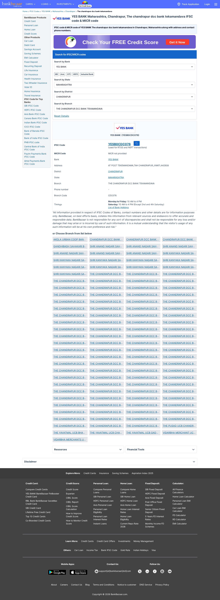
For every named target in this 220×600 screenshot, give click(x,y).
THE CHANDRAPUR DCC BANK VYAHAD (106, 418)
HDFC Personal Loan (103, 501)
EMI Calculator (31, 57)
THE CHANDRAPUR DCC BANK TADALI (70, 405)
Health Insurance (32, 78)
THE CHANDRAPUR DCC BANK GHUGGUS (179, 315)
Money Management (143, 541)
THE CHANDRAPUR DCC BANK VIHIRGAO (142, 411)
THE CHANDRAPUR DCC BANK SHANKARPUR (106, 398)
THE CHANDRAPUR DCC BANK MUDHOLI (70, 363)
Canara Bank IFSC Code (36, 118)
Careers (64, 584)
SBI (56, 74)
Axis (62, 74)
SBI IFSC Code (31, 105)
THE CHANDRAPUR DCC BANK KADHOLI (142, 329)
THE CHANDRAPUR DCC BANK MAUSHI (70, 356)
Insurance (104, 473)
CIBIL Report (72, 502)
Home (25, 11)
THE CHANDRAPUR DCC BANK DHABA (106, 308)
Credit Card (30, 21)
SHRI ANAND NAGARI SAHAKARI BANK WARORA (142, 253)
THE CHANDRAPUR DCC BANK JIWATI (106, 329)
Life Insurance (31, 70)
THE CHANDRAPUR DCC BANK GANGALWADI (106, 315)
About (54, 584)
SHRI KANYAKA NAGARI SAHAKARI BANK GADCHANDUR (179, 260)
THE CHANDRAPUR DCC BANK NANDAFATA (70, 370)
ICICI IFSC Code (32, 126)
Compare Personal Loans (102, 491)
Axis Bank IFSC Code (34, 114)
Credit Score (30, 33)
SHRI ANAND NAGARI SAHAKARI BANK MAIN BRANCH (106, 253)
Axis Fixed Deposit (154, 497)
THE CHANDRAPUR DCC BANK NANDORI (142, 370)
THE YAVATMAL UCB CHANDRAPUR (106, 432)
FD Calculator (179, 515)
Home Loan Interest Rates (129, 510)
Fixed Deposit (31, 62)
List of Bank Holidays (118, 207)
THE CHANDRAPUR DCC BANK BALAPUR (179, 280)
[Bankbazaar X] (140, 571)
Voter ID (28, 87)
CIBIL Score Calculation (72, 507)
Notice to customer (126, 584)
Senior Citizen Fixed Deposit (155, 510)
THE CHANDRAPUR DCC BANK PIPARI (179, 384)
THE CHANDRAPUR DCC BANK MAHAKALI (70, 349)
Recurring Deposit (33, 66)
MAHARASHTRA (116, 177)
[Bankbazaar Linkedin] (147, 571)
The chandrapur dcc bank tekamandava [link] (94, 11)
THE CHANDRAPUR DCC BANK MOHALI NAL (142, 356)
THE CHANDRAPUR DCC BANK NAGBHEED (179, 363)
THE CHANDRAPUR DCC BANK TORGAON (70, 411)
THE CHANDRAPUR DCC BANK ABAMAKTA (106, 273)
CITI (68, 74)
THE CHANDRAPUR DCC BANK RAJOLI (106, 391)
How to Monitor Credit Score (76, 522)
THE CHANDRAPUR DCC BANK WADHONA (179, 418)
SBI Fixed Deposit (154, 489)
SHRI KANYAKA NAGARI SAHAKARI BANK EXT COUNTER (142, 260)
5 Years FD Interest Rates (154, 518)
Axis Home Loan (128, 505)
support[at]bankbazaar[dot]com (115, 571)
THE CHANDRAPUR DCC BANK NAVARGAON (179, 370)
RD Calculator (179, 519)
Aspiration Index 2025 (142, 473)
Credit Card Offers (106, 541)
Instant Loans (100, 523)
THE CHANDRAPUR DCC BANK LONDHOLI (142, 342)
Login (207, 4)
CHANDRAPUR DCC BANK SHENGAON (142, 239)
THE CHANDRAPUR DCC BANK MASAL (179, 349)
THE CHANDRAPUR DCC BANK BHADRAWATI (106, 287)
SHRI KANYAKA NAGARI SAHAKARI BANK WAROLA (70, 273)
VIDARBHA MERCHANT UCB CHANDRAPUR (179, 432)
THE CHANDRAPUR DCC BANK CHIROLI (70, 301)
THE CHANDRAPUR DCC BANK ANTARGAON (179, 273)
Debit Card (29, 45)
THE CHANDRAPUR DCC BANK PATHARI (106, 384)
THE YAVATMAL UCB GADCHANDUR (142, 432)
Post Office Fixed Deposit (153, 503)
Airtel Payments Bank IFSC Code (34, 162)
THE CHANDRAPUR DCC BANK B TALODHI (106, 280)
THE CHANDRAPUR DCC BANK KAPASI (179, 329)
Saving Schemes (32, 53)
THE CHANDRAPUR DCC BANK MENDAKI (106, 356)
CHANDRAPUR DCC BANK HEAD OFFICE (106, 239)
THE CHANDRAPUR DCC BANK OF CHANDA (142, 377)
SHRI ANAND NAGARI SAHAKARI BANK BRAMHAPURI (106, 246)
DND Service (145, 584)
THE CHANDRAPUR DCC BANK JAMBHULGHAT (70, 329)
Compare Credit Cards (37, 489)
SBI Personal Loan (102, 496)
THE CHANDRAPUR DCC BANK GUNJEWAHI (142, 322)
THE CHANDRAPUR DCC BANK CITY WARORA (70, 308)
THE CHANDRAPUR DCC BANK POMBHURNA (70, 391)
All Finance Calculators (178, 491)
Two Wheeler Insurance (35, 83)
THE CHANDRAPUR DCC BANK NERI (106, 377)
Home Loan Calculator (183, 496)
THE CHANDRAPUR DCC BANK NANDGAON (106, 370)
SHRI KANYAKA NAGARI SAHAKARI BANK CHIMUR (70, 260)
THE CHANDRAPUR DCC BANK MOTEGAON (179, 356)
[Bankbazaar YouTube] (170, 571)
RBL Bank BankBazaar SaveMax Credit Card (41, 502)
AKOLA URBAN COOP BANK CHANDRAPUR (70, 239)
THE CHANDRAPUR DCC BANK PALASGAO (70, 384)
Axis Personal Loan (102, 505)
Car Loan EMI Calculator (179, 509)
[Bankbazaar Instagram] (162, 571)
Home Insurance (32, 91)
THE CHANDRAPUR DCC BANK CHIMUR (179, 294)
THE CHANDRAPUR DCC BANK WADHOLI (142, 418)
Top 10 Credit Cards (35, 516)
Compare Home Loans (128, 491)
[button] (137, 143)
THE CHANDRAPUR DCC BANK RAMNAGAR (179, 391)
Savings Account (32, 49)
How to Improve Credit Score (74, 515)
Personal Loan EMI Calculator (182, 502)
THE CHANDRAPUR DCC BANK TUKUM (106, 411)
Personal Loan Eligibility (100, 510)
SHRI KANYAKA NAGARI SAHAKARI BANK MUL (142, 267)
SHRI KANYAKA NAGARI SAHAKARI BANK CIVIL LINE (106, 260)
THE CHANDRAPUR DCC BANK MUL (106, 363)
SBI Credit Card (33, 508)
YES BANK (46, 11)
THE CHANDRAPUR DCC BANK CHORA (106, 301)
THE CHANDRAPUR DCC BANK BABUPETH (142, 280)
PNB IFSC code (31, 142)
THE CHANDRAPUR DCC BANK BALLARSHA (70, 287)
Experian (70, 493)
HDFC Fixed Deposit (155, 493)
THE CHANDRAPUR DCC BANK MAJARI (142, 349)
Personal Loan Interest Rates (100, 518)
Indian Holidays (140, 550)
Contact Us (76, 584)
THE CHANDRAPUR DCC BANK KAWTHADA (70, 336)
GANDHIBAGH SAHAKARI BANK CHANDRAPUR (70, 246)
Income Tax (92, 550)
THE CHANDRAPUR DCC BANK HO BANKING (179, 322)
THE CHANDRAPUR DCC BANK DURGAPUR (179, 308)
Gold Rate (125, 550)
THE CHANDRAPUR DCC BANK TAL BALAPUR (106, 405)
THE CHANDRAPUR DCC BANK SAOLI (70, 398)
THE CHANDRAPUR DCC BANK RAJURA (142, 391)
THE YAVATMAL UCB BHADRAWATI (70, 432)
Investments (124, 541)
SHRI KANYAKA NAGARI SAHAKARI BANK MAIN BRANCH (106, 267)
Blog (87, 584)
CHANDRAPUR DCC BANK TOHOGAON (179, 239)
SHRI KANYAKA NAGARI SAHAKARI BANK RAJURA (179, 267)
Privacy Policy (162, 584)
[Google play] (57, 572)
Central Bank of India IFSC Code (34, 148)
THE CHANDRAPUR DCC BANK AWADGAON (70, 280)
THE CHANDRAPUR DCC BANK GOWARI (106, 322)
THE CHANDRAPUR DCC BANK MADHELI (179, 342)
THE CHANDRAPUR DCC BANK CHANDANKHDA (106, 294)
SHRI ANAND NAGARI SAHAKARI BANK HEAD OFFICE (70, 253)
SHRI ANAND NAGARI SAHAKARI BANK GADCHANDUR (179, 246)
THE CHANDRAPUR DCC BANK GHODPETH (142, 315)
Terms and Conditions (103, 584)
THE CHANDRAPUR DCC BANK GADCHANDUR (70, 315)
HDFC (75, 74)
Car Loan (28, 41)
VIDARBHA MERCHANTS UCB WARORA (70, 439)
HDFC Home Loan (129, 501)
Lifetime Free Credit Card (38, 512)
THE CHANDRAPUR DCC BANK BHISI (142, 287)
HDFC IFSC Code (32, 110)
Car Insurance (31, 74)
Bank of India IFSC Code (36, 138)
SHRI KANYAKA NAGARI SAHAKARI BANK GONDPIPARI (70, 267)
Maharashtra (58, 11)
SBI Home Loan (127, 496)
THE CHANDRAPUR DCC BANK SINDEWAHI (179, 398)
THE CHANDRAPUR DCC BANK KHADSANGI (106, 336)
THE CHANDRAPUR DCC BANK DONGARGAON (142, 308)
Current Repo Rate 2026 (129, 525)
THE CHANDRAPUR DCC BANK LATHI (106, 342)
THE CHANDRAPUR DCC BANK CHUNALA (142, 301)
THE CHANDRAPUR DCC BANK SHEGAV (142, 398)
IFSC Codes (35, 11)
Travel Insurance (32, 95)
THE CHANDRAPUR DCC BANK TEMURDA (179, 405)
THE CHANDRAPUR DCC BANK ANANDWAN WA (142, 273)
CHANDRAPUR (115, 171)
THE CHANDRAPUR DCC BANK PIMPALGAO (142, 384)
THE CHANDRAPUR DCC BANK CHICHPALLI (142, 294)
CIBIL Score (72, 497)
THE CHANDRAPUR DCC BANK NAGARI (142, 363)
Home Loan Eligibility (125, 518)
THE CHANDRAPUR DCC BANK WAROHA (70, 425)
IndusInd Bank (87, 74)
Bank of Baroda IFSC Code (34, 132)
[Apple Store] (78, 572)
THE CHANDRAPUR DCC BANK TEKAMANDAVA (142, 405)
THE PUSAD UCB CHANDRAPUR (179, 425)
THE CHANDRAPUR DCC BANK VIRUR (179, 411)
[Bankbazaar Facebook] (155, 571)
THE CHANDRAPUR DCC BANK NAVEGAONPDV (70, 377)
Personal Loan (31, 25)
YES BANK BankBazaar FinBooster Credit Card (42, 495)
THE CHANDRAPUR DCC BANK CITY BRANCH (179, 301)
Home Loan (29, 29)
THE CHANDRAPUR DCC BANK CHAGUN (70, 294)
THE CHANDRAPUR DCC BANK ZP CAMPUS (142, 425)
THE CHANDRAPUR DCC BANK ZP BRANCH (106, 425)
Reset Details (61, 115)
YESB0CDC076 (119, 144)
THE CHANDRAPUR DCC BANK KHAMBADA (142, 336)
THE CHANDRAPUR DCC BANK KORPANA (179, 336)
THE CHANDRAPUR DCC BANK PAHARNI (179, 377)
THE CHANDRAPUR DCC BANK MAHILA (106, 349)
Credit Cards (90, 473)
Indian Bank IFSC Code (35, 122)
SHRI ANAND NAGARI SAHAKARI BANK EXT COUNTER (142, 246)
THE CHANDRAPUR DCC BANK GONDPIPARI (70, 322)
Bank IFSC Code (109, 550)
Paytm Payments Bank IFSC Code (35, 155)
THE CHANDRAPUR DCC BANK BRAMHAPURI (179, 287)
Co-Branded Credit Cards (38, 520)
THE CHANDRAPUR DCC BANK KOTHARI (70, 342)
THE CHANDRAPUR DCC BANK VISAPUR (70, 418)
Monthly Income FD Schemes (154, 525)
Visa (154, 550)
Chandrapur (70, 11)
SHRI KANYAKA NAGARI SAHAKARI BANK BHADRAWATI (179, 253)
